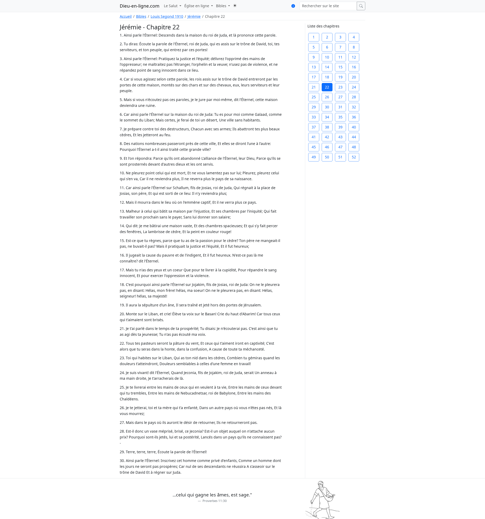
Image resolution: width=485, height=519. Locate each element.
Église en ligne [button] (197, 5)
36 (354, 117)
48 (354, 147)
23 (340, 87)
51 (340, 157)
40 (354, 127)
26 (327, 96)
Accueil (126, 16)
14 (327, 67)
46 (327, 147)
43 (340, 136)
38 (327, 127)
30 (327, 107)
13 (314, 67)
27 (340, 96)
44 (354, 136)
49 (314, 157)
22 (327, 87)
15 (340, 67)
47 (340, 147)
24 (354, 87)
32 (354, 107)
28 (354, 96)
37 (314, 127)
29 (314, 107)
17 (314, 77)
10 (327, 57)
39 (340, 127)
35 (340, 117)
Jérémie (194, 16)
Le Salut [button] (171, 5)
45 (314, 147)
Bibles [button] (221, 5)
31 (340, 107)
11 (340, 57)
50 (327, 157)
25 (314, 96)
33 (314, 117)
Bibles (141, 16)
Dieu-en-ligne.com (139, 6)
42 (327, 136)
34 (327, 117)
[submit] (361, 6)
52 (354, 157)
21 (314, 87)
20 (354, 77)
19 (340, 77)
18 (327, 77)
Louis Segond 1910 (167, 16)
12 (354, 57)
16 (354, 67)
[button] (235, 5)
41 (314, 136)
